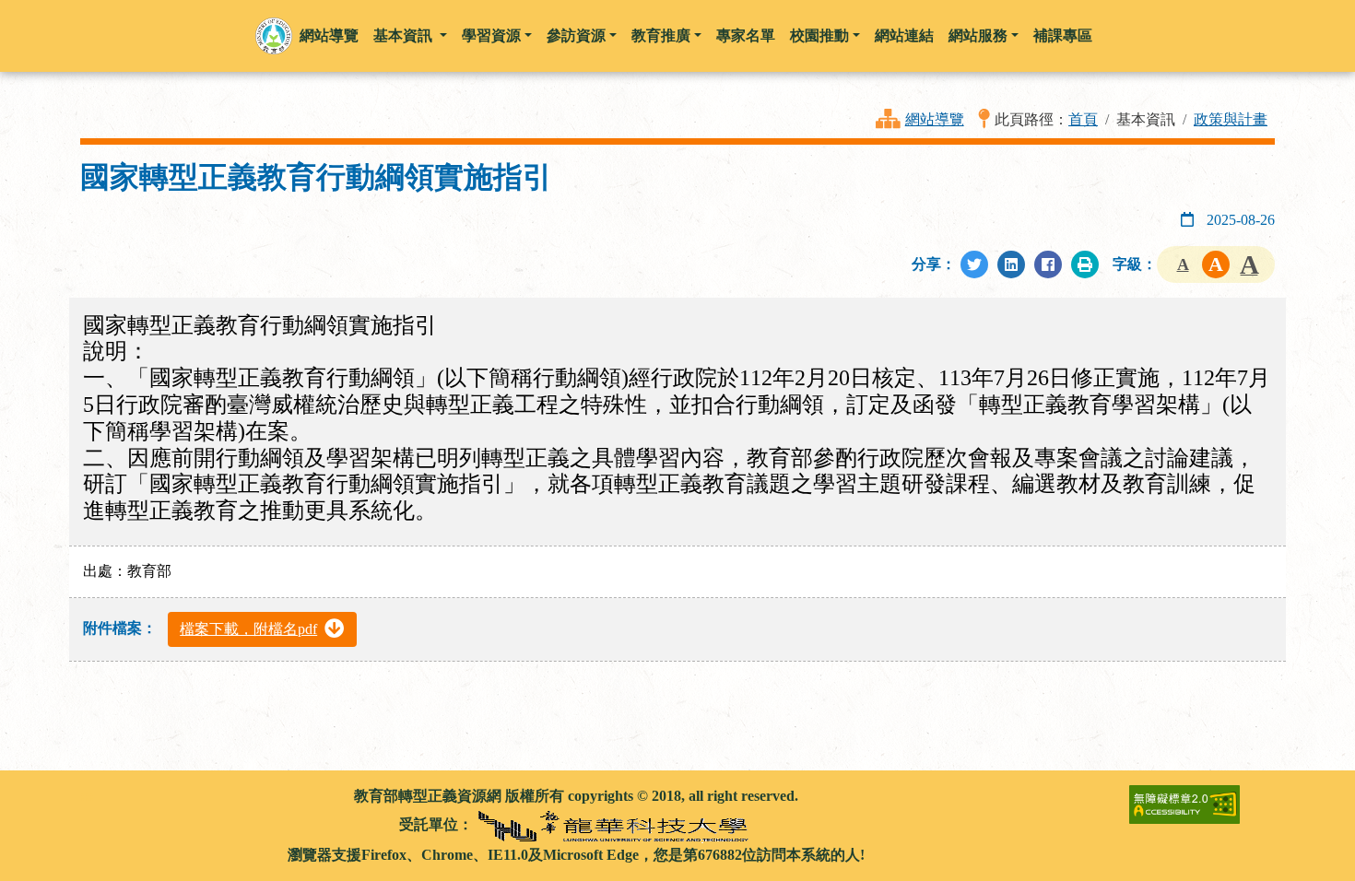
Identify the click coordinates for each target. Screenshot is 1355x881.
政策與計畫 (1230, 119)
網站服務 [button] (977, 35)
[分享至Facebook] (1048, 264)
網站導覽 (934, 119)
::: (87, 796)
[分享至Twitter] (974, 264)
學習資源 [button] (491, 35)
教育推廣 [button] (660, 35)
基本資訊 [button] (404, 35)
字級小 (1182, 264)
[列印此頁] (1085, 264)
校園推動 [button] (819, 35)
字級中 (1216, 264)
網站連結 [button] (904, 35)
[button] (273, 36)
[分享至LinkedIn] (1011, 264)
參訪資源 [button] (576, 35)
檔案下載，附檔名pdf (248, 629)
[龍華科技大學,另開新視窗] (615, 824)
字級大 (1249, 264)
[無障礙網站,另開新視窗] (1184, 803)
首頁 (1083, 119)
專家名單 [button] (745, 35)
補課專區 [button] (1062, 35)
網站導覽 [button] (329, 35)
